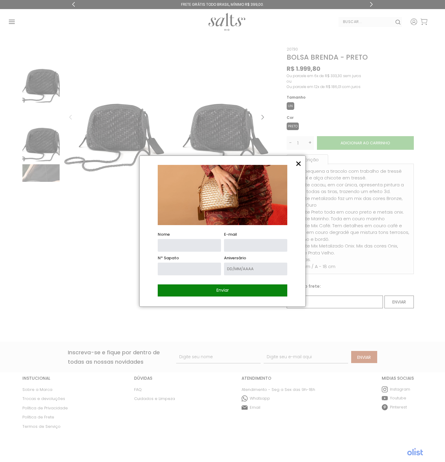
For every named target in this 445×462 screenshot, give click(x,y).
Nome (164, 234)
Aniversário (235, 258)
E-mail (230, 234)
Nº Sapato (168, 258)
